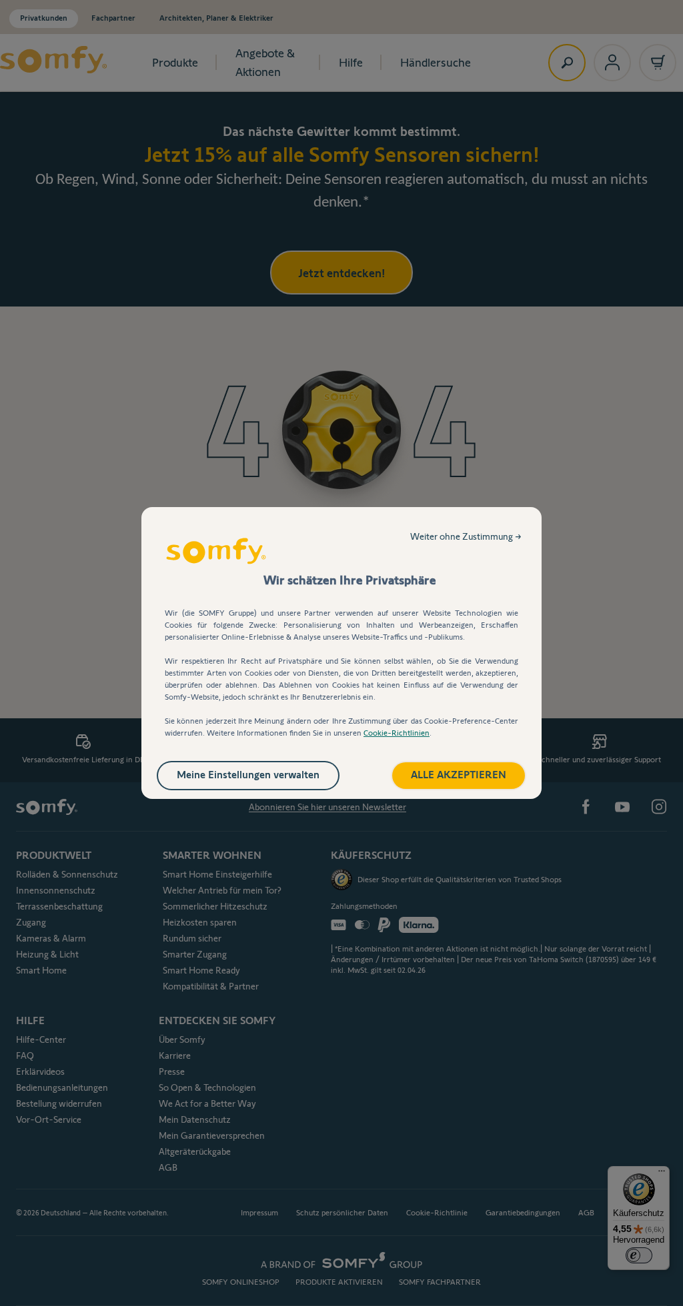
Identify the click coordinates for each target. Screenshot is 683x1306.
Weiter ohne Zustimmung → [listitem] (466, 536)
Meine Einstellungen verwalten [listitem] (248, 774)
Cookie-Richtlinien (397, 732)
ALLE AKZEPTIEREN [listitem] (458, 774)
